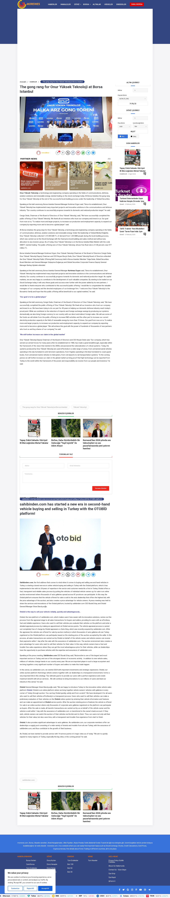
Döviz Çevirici (51, 872)
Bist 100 (70, 864)
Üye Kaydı (112, 877)
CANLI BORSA (136, 4)
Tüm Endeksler (31, 868)
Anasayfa (24, 82)
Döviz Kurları (51, 860)
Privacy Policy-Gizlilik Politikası (116, 861)
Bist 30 (69, 872)
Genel (122, 204)
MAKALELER (66, 4)
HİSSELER (108, 4)
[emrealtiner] (38, 153)
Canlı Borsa (30, 864)
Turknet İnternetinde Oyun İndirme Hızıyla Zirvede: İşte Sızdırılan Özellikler (132, 199)
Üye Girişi (112, 873)
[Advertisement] (85, 27)
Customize (15, 888)
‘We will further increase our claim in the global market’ (42, 335)
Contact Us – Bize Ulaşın (117, 870)
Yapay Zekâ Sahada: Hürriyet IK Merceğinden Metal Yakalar (133, 169)
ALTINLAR (97, 4)
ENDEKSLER (121, 4)
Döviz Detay (51, 868)
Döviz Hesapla (52, 864)
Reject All (30, 888)
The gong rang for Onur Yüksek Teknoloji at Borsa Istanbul (44, 407)
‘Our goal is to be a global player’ (33, 297)
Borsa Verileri (31, 860)
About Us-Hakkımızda (116, 866)
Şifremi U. (112, 881)
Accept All (45, 888)
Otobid (29, 690)
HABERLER (52, 4)
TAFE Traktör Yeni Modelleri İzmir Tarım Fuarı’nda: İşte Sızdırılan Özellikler (132, 230)
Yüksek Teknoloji (80, 407)
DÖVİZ (76, 4)
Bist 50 (69, 868)
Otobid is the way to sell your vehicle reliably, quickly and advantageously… (50, 612)
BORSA (86, 4)
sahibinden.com (28, 780)
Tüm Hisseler (92, 860)
